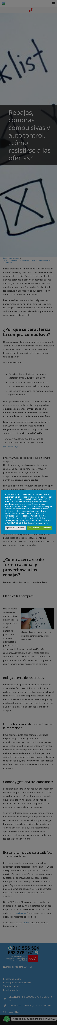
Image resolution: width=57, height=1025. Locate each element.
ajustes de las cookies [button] (15, 528)
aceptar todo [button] (34, 528)
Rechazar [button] (47, 528)
